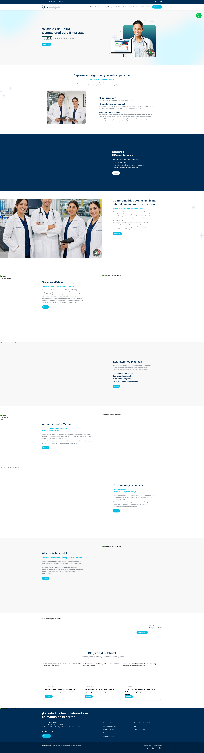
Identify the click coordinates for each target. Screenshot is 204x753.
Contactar (116, 173)
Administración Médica (109, 729)
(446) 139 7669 (51, 1)
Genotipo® (55, 747)
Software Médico (132, 6)
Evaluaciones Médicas (109, 726)
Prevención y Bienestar (109, 733)
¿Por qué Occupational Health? (142, 723)
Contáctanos (157, 6)
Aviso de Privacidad (76, 745)
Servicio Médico (107, 723)
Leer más (48, 696)
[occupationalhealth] (149, 749)
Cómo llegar (46, 735)
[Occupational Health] (153, 2)
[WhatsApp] (199, 15)
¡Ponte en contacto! (66, 1)
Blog (124, 6)
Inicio (91, 6)
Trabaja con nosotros (144, 6)
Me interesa (46, 44)
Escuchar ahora (142, 632)
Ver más (45, 307)
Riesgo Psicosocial (108, 736)
